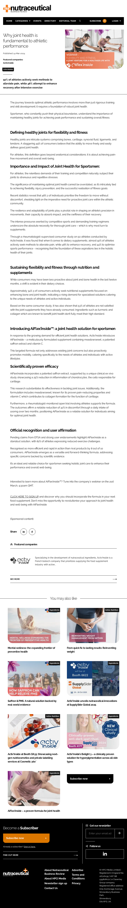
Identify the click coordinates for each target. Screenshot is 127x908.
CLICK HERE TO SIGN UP (24, 496)
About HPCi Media (55, 878)
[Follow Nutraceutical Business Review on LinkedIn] (104, 854)
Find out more (10, 855)
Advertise (77, 870)
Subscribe (95, 21)
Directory (50, 21)
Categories (21, 21)
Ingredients (54, 610)
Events (37, 21)
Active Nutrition (8, 69)
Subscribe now (79, 778)
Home (9, 21)
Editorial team (67, 21)
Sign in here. (29, 846)
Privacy (76, 883)
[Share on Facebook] (32, 531)
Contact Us (51, 888)
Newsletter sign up (55, 883)
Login (115, 21)
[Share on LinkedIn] (23, 531)
